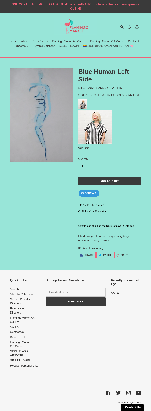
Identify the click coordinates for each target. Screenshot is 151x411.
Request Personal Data (24, 365)
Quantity (83, 158)
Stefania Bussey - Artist (117, 95)
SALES (14, 326)
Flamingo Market (132, 402)
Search (14, 289)
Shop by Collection (21, 294)
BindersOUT (17, 337)
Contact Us (17, 331)
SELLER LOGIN (20, 360)
